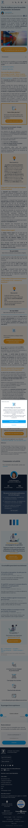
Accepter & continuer (14, 421)
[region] (14, 414)
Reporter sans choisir (5, 401)
